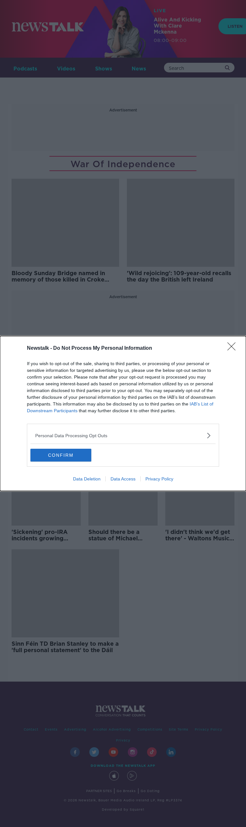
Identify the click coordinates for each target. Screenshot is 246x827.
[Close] (233, 348)
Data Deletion (87, 478)
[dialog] (123, 413)
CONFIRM (61, 455)
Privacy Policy (159, 478)
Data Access (123, 478)
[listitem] (123, 435)
